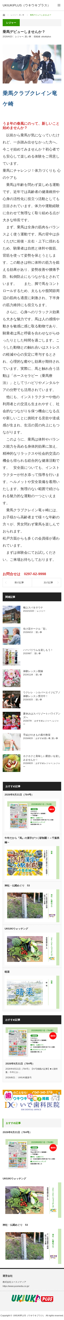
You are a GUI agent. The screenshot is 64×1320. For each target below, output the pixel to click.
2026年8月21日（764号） (19, 794)
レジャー (19, 36)
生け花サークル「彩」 (35, 628)
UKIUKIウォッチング (16, 928)
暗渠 (7, 971)
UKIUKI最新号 (25, 1077)
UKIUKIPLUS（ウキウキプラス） (29, 1315)
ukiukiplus (46, 36)
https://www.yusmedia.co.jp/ (16, 1286)
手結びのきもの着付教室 (36, 734)
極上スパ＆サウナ (33, 607)
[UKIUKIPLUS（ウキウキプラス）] (26, 5)
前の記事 (19, 582)
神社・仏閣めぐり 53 (17, 885)
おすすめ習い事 (43, 738)
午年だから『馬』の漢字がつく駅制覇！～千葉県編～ (32, 840)
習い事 (28, 36)
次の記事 (48, 582)
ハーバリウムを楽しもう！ (38, 650)
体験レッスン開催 (33, 671)
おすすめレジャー (42, 721)
